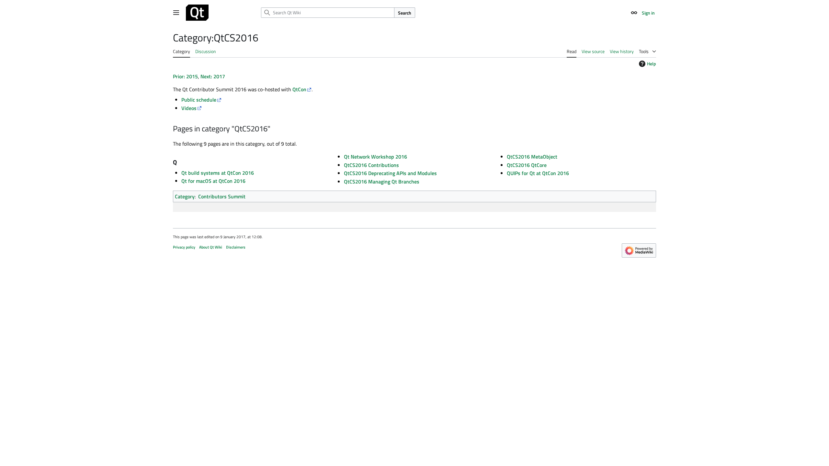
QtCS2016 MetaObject (532, 157)
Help (651, 63)
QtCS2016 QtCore (527, 165)
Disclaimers (235, 247)
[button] (176, 12)
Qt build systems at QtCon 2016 (217, 173)
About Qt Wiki (210, 247)
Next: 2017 (212, 76)
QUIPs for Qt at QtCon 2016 (538, 173)
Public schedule (198, 100)
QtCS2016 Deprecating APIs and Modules (390, 173)
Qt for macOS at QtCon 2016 (213, 181)
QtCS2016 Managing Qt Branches (381, 181)
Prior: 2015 (185, 76)
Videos (189, 108)
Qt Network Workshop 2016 (375, 157)
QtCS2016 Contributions (371, 165)
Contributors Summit (221, 196)
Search (404, 12)
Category (185, 196)
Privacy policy (184, 247)
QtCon (299, 89)
